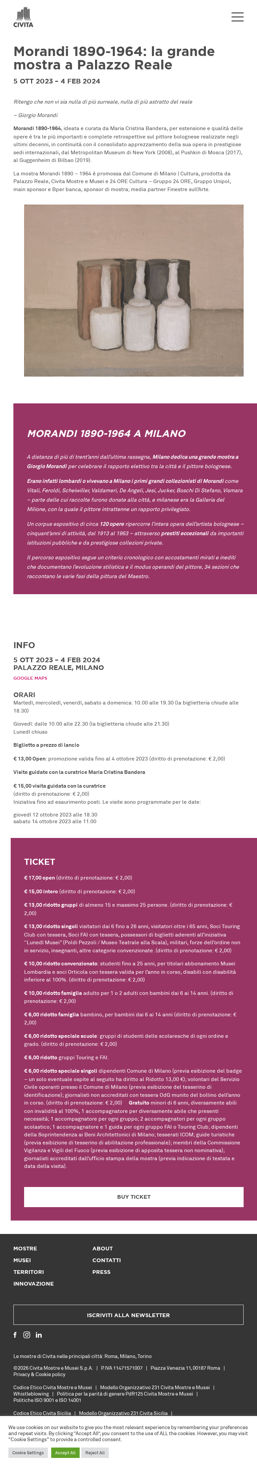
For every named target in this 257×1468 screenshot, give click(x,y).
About (102, 1248)
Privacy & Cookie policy (39, 1374)
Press (101, 1272)
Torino (145, 1356)
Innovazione (33, 1284)
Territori (28, 1272)
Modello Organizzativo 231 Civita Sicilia (123, 1413)
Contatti (106, 1260)
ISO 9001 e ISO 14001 (57, 1400)
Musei (22, 1260)
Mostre (25, 1248)
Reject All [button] (95, 1452)
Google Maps (30, 678)
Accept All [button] (65, 1452)
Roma (110, 1356)
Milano (127, 1356)
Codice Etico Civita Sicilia (42, 1413)
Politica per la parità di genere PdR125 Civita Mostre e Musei (125, 1394)
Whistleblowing (31, 1394)
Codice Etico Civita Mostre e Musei (52, 1387)
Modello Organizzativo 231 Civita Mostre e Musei (155, 1387)
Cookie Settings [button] (28, 1452)
